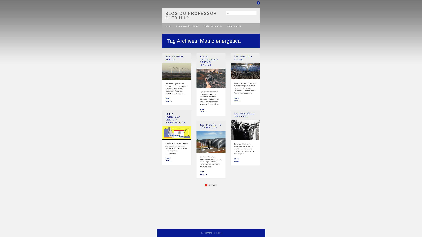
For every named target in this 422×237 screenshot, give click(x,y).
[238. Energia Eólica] (176, 78)
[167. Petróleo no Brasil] (245, 139)
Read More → (169, 100)
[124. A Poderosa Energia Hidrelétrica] (176, 138)
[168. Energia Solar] (245, 78)
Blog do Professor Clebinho (191, 15)
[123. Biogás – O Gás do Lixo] (211, 151)
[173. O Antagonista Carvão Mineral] (211, 86)
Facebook (258, 2)
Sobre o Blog (234, 26)
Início (168, 26)
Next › (214, 185)
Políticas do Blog (213, 26)
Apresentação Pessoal (187, 26)
